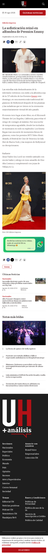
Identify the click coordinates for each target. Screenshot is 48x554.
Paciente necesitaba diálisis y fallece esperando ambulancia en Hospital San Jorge (25, 357)
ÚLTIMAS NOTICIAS (33, 13)
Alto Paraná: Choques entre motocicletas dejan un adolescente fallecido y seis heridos (17, 301)
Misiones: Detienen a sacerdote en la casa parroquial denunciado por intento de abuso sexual (24, 366)
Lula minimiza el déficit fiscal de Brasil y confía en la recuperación (25, 376)
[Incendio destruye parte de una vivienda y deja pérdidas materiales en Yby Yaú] (40, 281)
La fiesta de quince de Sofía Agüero (21, 349)
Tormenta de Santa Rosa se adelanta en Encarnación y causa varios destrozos (23, 385)
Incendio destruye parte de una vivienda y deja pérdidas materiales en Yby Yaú (17, 283)
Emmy (34, 96)
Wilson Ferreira (25, 306)
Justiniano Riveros (24, 289)
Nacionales (6, 279)
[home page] (24, 4)
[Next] (43, 62)
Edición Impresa (9, 23)
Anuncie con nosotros (31, 445)
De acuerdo (24, 550)
